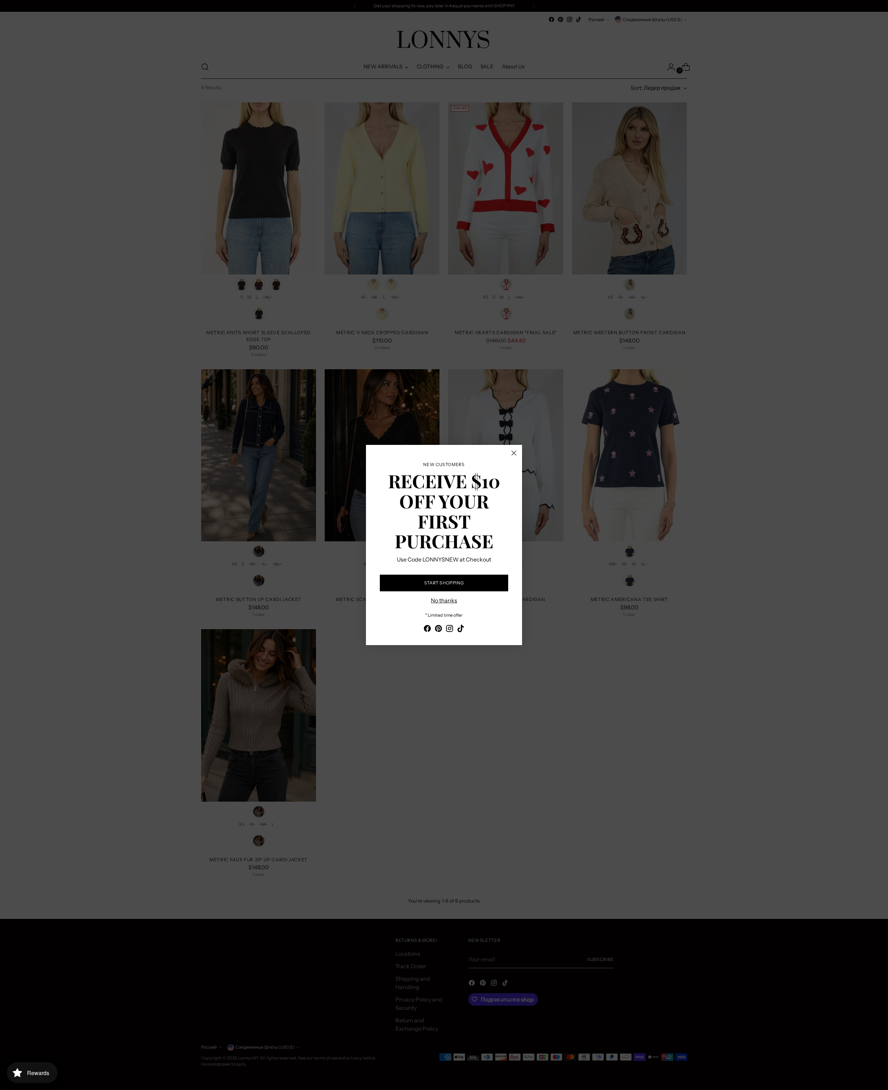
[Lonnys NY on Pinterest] (438, 629)
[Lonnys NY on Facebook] (427, 629)
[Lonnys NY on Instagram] (449, 629)
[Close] (514, 453)
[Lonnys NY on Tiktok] (460, 629)
